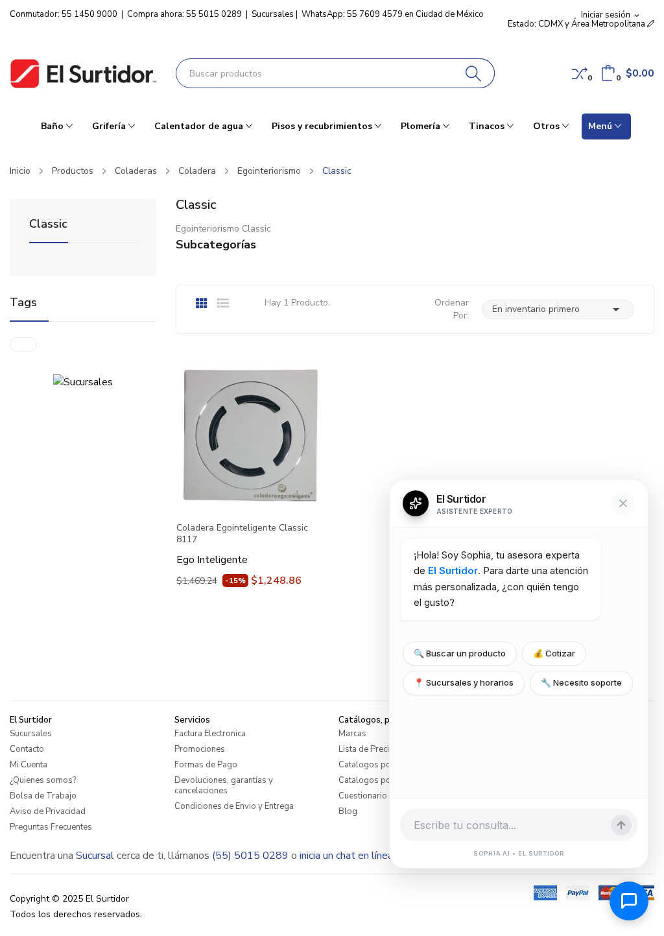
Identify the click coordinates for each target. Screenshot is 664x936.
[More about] (23, 344)
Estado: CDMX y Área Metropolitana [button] (577, 24)
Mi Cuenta (28, 765)
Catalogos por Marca (379, 780)
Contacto (27, 749)
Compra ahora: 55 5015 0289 (184, 14)
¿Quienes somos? (43, 780)
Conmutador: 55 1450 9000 (63, 14)
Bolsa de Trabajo (43, 796)
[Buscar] (474, 73)
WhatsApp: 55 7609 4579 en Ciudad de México (393, 14)
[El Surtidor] (83, 73)
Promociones (199, 749)
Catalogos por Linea (377, 765)
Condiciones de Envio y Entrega (234, 806)
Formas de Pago (205, 765)
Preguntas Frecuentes (51, 827)
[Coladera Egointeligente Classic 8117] (249, 436)
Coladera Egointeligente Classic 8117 (242, 534)
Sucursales (273, 14)
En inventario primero (558, 309)
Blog (347, 811)
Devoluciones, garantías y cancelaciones (223, 785)
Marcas (352, 733)
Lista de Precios (368, 749)
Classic (48, 225)
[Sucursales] (83, 381)
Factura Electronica (210, 733)
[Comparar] (579, 73)
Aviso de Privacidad (48, 811)
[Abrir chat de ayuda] (629, 901)
